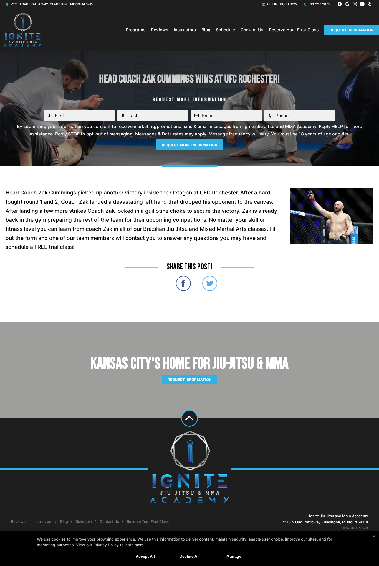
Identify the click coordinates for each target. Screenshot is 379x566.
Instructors (185, 29)
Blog (205, 29)
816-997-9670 (319, 4)
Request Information (351, 30)
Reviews (159, 29)
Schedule (225, 29)
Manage (233, 556)
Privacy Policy (106, 544)
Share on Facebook (183, 283)
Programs (135, 29)
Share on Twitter (210, 283)
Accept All (145, 556)
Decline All (189, 556)
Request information (189, 379)
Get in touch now (281, 4)
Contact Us (252, 29)
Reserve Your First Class (294, 29)
